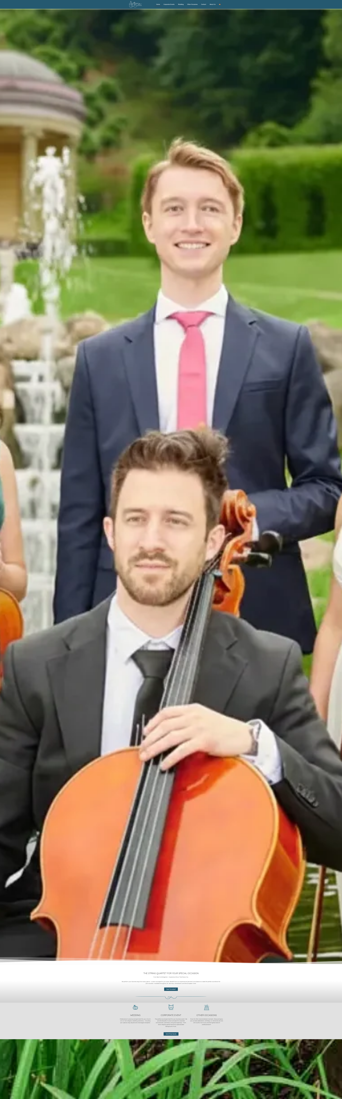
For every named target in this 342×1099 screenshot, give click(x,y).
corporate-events (169, 4)
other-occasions (192, 4)
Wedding (135, 1015)
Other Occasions (206, 1015)
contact (203, 4)
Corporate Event (171, 1015)
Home (158, 4)
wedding (181, 4)
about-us (213, 4)
